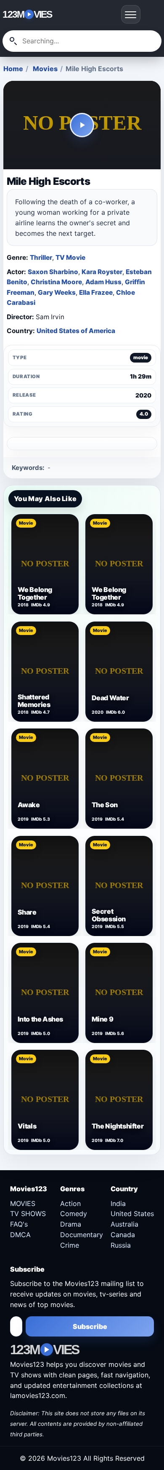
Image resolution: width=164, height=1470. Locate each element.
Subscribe (90, 1326)
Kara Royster (102, 272)
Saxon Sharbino (53, 272)
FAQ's (19, 1224)
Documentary (81, 1234)
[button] (82, 125)
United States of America (76, 331)
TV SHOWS (28, 1213)
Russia (121, 1245)
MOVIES (22, 1203)
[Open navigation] (130, 14)
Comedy (73, 1213)
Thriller (41, 257)
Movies (45, 68)
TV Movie (70, 257)
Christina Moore (56, 282)
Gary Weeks (57, 292)
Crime (69, 1245)
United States (132, 1213)
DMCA (20, 1234)
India (118, 1203)
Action (70, 1203)
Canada (123, 1234)
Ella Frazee (96, 292)
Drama (70, 1224)
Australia (124, 1224)
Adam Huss (103, 282)
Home (13, 68)
